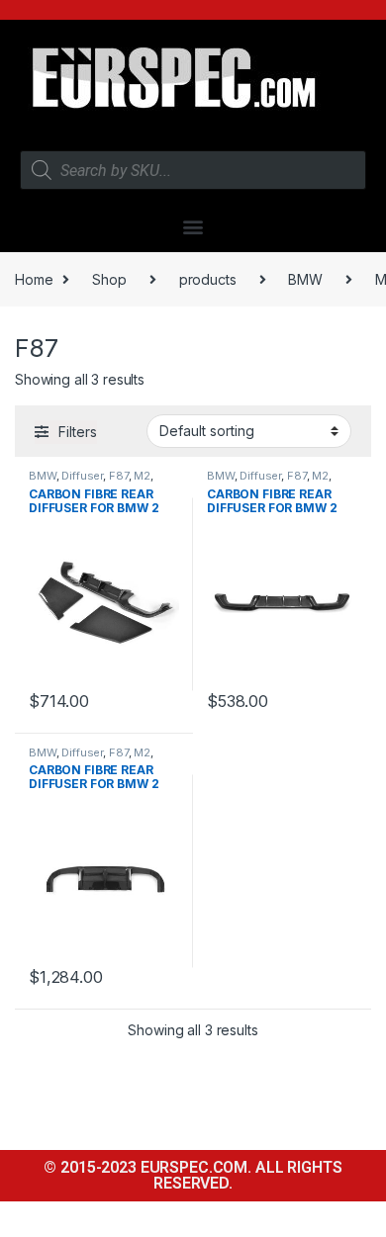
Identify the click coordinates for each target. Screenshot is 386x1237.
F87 (119, 476)
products (208, 279)
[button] (193, 226)
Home (33, 279)
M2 (142, 476)
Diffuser (82, 476)
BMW (305, 279)
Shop (109, 279)
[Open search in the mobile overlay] (193, 170)
